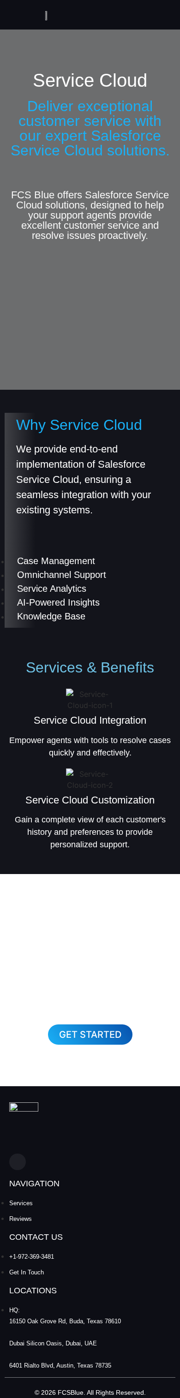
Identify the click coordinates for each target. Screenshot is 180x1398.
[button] (90, 1034)
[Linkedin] (17, 1162)
